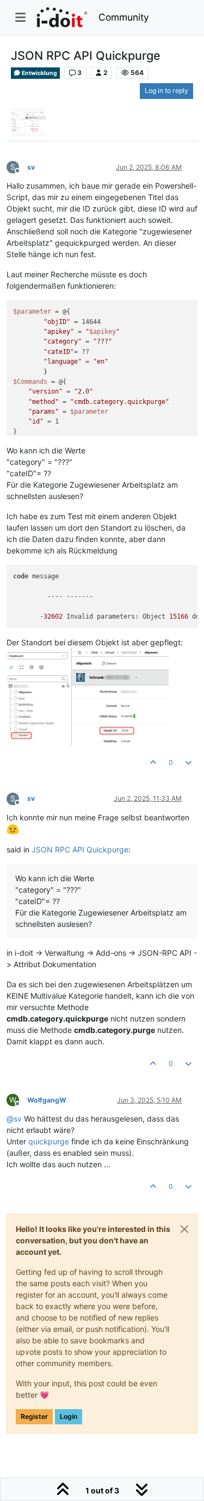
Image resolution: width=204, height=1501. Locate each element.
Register (34, 1416)
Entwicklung (39, 73)
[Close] (184, 1229)
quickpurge (48, 1141)
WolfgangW (46, 1100)
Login (68, 1416)
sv (31, 167)
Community (123, 17)
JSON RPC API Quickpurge (80, 849)
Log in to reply (166, 90)
